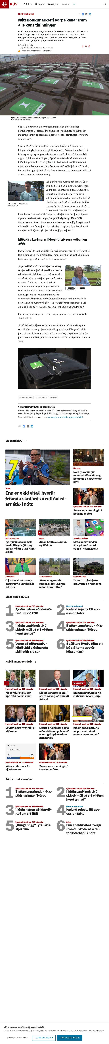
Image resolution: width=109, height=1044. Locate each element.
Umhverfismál (26, 14)
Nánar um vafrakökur (96, 1031)
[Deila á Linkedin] (90, 14)
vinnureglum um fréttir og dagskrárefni (65, 417)
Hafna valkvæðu (44, 1038)
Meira (64, 4)
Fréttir (27, 4)
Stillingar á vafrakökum (17, 1038)
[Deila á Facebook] (83, 14)
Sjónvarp (51, 4)
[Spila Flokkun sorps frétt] (54, 368)
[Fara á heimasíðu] (11, 4)
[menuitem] (31, 4)
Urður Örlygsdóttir (25, 45)
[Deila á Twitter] (86, 14)
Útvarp (38, 4)
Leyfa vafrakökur (69, 1038)
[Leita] (104, 4)
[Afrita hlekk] (79, 14)
